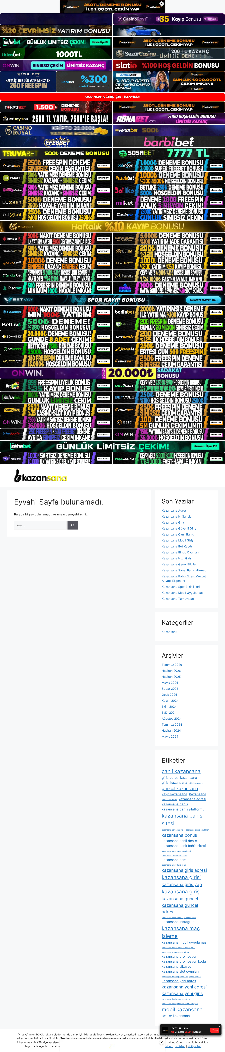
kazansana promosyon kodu (184, 961)
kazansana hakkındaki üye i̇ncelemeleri (179, 917)
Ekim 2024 (169, 706)
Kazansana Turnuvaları (178, 598)
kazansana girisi (181, 877)
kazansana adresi (192, 799)
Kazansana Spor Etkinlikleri (181, 586)
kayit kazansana (174, 794)
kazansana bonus (179, 835)
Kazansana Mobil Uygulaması (182, 592)
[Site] (56, 165)
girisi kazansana (174, 783)
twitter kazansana (176, 1016)
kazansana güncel (180, 898)
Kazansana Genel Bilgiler (179, 564)
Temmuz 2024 (172, 724)
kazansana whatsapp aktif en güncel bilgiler (181, 977)
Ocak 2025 (169, 694)
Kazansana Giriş (173, 522)
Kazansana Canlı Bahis (178, 534)
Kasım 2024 (170, 700)
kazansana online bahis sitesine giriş (178, 948)
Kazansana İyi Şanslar (177, 516)
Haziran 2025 (171, 676)
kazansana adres (169, 800)
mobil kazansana (182, 1009)
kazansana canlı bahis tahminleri (176, 851)
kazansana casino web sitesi (174, 855)
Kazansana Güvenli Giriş (179, 528)
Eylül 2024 (169, 712)
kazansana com (174, 860)
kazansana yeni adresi (184, 987)
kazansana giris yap (182, 884)
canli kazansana (181, 771)
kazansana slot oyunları (180, 971)
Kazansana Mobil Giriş (177, 540)
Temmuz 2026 (172, 664)
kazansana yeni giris (182, 993)
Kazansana (169, 632)
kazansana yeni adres (179, 981)
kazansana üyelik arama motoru (176, 999)
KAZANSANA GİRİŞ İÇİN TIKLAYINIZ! (112, 97)
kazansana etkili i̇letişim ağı (174, 865)
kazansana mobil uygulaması (184, 942)
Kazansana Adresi (174, 510)
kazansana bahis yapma (172, 830)
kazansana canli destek (180, 841)
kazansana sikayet (176, 967)
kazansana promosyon (179, 956)
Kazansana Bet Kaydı (177, 546)
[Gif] (112, 226)
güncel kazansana (180, 788)
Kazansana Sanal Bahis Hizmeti (184, 570)
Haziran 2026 (171, 670)
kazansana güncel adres (180, 908)
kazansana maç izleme (181, 932)
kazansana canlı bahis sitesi (184, 846)
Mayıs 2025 (170, 682)
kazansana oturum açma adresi (175, 952)
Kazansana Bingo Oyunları (180, 552)
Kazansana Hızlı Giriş (177, 558)
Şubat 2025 (170, 688)
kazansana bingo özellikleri (197, 830)
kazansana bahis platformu (183, 809)
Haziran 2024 (171, 730)
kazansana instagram (178, 922)
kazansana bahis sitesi (182, 819)
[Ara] (73, 525)
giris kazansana (196, 783)
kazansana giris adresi (184, 870)
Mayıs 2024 (170, 736)
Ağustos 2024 (172, 718)
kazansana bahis (175, 804)
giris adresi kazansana (179, 778)
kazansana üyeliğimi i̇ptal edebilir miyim (180, 1004)
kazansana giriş (181, 891)
